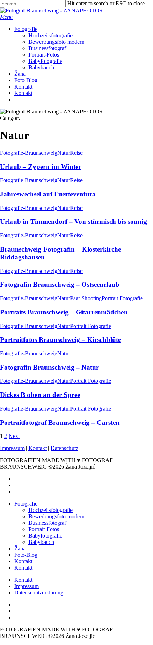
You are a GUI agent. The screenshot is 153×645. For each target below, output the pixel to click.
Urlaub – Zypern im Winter (40, 166)
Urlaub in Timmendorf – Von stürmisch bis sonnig (73, 221)
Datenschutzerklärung (38, 593)
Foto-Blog (25, 555)
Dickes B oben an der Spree (40, 394)
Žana (20, 548)
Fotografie (25, 504)
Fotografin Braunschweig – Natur (49, 367)
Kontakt (37, 448)
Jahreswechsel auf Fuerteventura (48, 194)
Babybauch (41, 542)
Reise (76, 153)
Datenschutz (64, 448)
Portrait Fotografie (122, 298)
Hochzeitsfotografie (50, 510)
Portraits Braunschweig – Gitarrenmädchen (64, 312)
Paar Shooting (86, 298)
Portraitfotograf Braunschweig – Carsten (60, 422)
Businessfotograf (47, 523)
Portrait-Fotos (43, 529)
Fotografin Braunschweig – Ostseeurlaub (60, 284)
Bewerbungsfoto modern (56, 516)
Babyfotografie (45, 536)
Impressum (12, 448)
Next (14, 436)
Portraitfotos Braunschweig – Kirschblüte (60, 339)
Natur (63, 153)
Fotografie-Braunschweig (28, 153)
